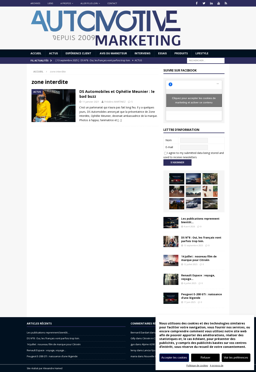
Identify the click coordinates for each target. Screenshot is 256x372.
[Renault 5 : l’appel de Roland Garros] (193, 203)
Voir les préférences (236, 357)
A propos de (216, 365)
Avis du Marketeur (113, 53)
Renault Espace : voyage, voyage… (198, 277)
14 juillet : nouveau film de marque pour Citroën (199, 258)
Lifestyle (201, 53)
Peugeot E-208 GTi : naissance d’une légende (201, 295)
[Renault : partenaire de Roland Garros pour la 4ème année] (210, 191)
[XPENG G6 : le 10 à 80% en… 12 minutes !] (193, 178)
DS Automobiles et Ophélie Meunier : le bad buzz (117, 94)
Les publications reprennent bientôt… (200, 220)
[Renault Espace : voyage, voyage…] (170, 279)
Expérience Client (79, 53)
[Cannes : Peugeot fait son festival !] (176, 203)
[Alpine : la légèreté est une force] (210, 178)
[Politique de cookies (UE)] (226, 3)
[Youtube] (218, 3)
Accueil (36, 53)
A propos (66, 3)
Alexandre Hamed (52, 368)
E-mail (169, 147)
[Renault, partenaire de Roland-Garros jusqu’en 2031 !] (176, 191)
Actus (53, 53)
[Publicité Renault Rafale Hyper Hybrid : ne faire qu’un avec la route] (210, 203)
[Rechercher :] (206, 60)
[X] (204, 3)
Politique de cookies (197, 365)
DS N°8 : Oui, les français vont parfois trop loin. (201, 239)
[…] (119, 120)
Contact (112, 3)
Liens (50, 3)
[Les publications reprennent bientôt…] (170, 222)
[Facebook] (196, 3)
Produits (181, 53)
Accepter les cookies (174, 357)
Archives (35, 3)
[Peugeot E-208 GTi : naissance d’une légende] (176, 178)
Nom (168, 140)
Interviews (142, 53)
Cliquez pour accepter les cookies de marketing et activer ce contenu (194, 100)
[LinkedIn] (211, 3)
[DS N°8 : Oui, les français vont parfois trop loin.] (170, 241)
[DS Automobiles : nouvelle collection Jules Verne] (193, 191)
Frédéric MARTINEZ (115, 101)
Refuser (205, 357)
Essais (162, 53)
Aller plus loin (89, 3)
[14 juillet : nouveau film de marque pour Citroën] (170, 260)
